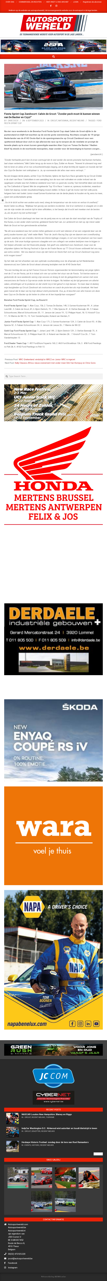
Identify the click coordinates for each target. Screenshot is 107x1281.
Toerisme (50, 1140)
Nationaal (63, 120)
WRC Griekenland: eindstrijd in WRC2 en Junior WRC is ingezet (47, 359)
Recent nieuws (77, 120)
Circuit (53, 120)
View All (98, 1176)
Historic (35, 1168)
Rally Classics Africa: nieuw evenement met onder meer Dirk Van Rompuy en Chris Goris (55, 363)
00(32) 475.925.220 (16, 1276)
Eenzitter (36, 1154)
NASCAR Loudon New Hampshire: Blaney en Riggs (47, 1137)
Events (28, 1168)
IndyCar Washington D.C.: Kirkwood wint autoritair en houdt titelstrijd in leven (59, 1151)
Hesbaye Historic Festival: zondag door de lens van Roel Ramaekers (55, 1164)
